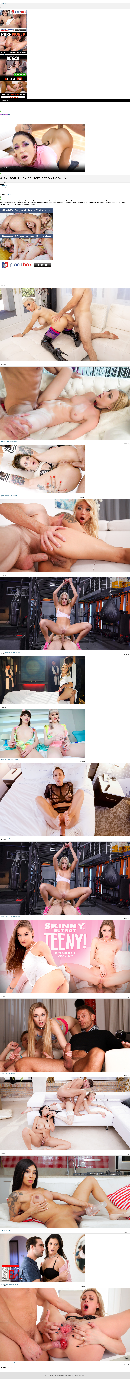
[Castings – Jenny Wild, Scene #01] (65, 1035)
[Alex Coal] (0, 197)
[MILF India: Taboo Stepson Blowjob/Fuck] (42, 1258)
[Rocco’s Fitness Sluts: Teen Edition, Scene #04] (65, 613)
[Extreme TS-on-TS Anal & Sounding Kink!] (42, 733)
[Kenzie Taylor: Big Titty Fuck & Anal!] (65, 324)
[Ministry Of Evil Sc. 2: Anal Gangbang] (42, 680)
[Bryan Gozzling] (0, 199)
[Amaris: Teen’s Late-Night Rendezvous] (65, 403)
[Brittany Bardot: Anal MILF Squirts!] (65, 1324)
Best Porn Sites (4, 8)
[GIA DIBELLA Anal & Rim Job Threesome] (65, 535)
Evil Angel (8, 194)
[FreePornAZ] (4, 3)
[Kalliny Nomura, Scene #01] (65, 1192)
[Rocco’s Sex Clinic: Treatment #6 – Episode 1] (65, 1113)
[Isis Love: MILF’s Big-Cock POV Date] (65, 799)
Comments (3, 185)
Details (2, 184)
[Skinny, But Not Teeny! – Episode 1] (65, 956)
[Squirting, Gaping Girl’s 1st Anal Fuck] (42, 469)
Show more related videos (7, 1367)
